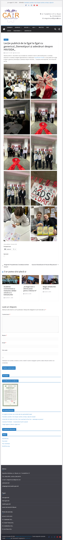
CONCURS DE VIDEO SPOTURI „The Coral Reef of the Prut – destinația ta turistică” (22, 419)
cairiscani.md (5, 483)
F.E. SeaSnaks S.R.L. (7, 519)
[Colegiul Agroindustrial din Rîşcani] (4, 29)
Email (4, 343)
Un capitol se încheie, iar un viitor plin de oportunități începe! (39, 2)
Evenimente (9, 27)
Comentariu (6, 314)
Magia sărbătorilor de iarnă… (49, 288)
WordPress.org (6, 446)
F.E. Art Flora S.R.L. (7, 529)
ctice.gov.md (5, 497)
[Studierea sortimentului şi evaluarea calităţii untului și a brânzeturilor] (10, 276)
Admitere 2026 (28, 30)
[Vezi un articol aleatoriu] (59, 29)
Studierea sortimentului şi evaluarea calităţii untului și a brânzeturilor (10, 291)
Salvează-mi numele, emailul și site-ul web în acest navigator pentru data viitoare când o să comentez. (28, 362)
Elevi (33, 27)
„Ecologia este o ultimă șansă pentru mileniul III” (29, 289)
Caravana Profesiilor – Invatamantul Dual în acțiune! (15, 422)
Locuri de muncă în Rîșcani (9, 507)
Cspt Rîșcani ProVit (39, 57)
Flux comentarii (6, 443)
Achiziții (9, 30)
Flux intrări (4, 441)
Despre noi (17, 27)
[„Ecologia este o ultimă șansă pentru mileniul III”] (30, 276)
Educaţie (26, 27)
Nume (4, 335)
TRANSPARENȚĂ (16, 30)
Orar (47, 27)
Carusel (6, 39)
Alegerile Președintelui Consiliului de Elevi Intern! (16, 266)
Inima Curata (17, 53)
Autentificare (5, 438)
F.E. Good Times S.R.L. (8, 522)
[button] (21, 27)
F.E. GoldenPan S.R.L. (7, 526)
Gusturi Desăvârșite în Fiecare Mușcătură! (44, 264)
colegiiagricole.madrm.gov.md (10, 486)
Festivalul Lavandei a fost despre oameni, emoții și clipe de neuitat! (18, 416)
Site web (4, 350)
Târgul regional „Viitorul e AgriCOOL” (11, 424)
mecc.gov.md (5, 500)
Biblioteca (41, 27)
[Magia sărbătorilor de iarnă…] (49, 276)
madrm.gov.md (6, 504)
